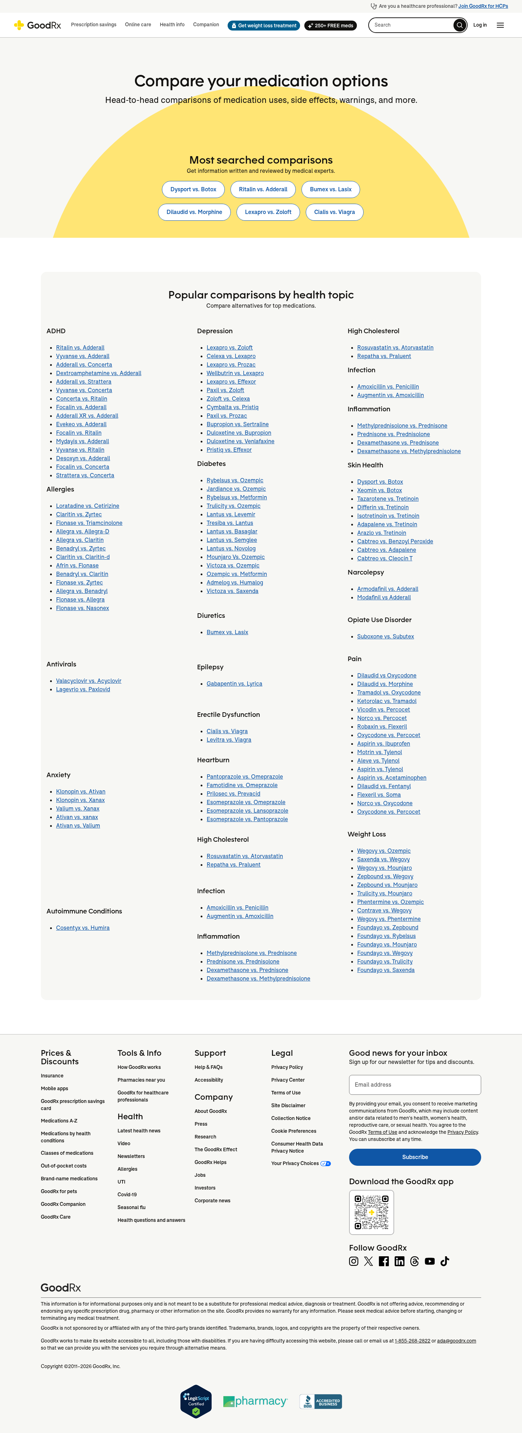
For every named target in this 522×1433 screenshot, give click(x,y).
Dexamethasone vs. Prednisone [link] (247, 970)
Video (124, 1143)
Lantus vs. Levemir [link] (231, 514)
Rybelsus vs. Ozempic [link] (235, 480)
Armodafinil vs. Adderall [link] (387, 589)
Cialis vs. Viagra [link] (334, 212)
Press (201, 1124)
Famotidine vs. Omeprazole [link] (242, 785)
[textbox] (415, 1085)
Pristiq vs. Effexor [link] (229, 450)
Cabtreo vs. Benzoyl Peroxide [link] (395, 541)
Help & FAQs (209, 1067)
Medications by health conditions (66, 1137)
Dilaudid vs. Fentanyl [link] (384, 786)
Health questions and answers (151, 1220)
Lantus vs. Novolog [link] (231, 548)
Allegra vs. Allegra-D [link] (82, 531)
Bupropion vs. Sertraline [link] (238, 424)
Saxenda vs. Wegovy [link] (383, 859)
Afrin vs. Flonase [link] (77, 565)
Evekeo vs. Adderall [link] (81, 424)
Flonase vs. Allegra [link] (80, 599)
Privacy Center (288, 1080)
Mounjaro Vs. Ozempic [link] (236, 557)
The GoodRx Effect (216, 1149)
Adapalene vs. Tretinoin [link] (387, 524)
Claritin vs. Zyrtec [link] (79, 514)
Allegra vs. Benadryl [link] (82, 591)
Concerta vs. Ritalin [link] (81, 398)
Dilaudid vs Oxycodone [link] (387, 675)
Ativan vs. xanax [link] (77, 817)
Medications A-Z (59, 1121)
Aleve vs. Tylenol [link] (378, 760)
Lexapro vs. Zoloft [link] (268, 212)
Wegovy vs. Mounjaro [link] (384, 868)
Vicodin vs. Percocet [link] (383, 709)
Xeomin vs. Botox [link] (379, 490)
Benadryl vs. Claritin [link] (82, 574)
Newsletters (131, 1156)
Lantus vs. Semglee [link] (232, 540)
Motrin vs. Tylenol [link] (379, 752)
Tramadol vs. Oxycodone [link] (389, 692)
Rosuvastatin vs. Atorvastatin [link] (245, 856)
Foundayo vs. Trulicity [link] (385, 961)
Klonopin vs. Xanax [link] (80, 800)
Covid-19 (127, 1194)
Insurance (52, 1075)
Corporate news (212, 1200)
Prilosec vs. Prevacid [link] (233, 793)
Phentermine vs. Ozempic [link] (390, 902)
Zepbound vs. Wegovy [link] (385, 876)
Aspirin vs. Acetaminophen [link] (391, 777)
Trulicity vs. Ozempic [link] (234, 506)
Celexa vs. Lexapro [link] (231, 356)
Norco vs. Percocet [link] (382, 718)
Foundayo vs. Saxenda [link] (386, 970)
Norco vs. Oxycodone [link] (385, 803)
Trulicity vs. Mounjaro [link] (384, 893)
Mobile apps (54, 1088)
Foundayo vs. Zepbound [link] (387, 927)
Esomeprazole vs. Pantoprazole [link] (247, 819)
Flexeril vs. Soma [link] (379, 794)
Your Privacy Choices (295, 1163)
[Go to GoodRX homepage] (37, 25)
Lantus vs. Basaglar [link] (232, 531)
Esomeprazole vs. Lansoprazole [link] (247, 810)
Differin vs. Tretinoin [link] (383, 507)
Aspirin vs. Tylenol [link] (380, 769)
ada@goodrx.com (456, 1341)
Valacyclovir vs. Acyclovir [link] (88, 681)
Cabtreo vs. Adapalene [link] (386, 550)
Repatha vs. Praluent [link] (234, 864)
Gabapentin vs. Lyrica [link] (234, 683)
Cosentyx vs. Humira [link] (83, 928)
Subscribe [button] (441, 1159)
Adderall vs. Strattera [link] (84, 381)
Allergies (127, 1169)
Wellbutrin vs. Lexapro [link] (235, 373)
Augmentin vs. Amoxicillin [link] (240, 916)
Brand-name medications (69, 1178)
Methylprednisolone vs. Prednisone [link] (252, 953)
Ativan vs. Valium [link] (78, 825)
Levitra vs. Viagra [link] (229, 739)
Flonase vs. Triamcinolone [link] (89, 523)
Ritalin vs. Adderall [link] (263, 189)
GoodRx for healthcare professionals (144, 1096)
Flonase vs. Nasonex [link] (82, 608)
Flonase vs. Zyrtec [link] (79, 582)
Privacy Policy (287, 1067)
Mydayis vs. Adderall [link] (82, 441)
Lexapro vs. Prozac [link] (231, 364)
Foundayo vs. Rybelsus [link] (386, 936)
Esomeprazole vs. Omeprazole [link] (246, 802)
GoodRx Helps (211, 1162)
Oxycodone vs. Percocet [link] (388, 735)
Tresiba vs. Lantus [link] (230, 523)
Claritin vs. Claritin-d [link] (83, 557)
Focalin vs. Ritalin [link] (79, 433)
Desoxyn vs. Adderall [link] (83, 458)
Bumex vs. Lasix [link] (331, 189)
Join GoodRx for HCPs (483, 6)
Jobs (200, 1175)
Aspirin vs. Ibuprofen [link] (383, 743)
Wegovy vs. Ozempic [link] (384, 851)
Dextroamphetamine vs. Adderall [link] (98, 373)
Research (205, 1136)
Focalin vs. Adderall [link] (81, 407)
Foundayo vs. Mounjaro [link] (387, 944)
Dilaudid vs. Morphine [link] (194, 212)
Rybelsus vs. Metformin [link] (237, 497)
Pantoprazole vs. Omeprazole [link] (245, 776)
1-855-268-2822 (412, 1341)
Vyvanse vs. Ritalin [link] (80, 450)
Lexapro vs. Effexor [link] (231, 381)
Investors (205, 1188)
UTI (121, 1182)
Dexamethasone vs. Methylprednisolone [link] (258, 978)
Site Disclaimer (288, 1105)
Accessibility (209, 1080)
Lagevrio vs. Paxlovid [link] (83, 689)
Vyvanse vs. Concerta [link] (84, 390)
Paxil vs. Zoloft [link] (225, 390)
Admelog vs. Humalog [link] (235, 582)
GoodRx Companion (63, 1204)
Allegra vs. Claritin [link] (80, 540)
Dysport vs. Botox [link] (193, 189)
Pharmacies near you (141, 1080)
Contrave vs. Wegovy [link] (384, 910)
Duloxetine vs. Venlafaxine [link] (240, 441)
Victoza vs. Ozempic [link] (233, 565)
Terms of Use (286, 1092)
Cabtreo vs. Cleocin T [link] (384, 558)
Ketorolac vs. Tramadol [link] (387, 701)
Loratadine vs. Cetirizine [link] (87, 506)
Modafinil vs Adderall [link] (384, 597)
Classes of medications (67, 1153)
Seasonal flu (132, 1207)
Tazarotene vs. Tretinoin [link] (388, 499)
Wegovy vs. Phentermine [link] (389, 919)
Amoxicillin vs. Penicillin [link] (237, 907)
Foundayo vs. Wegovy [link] (385, 953)
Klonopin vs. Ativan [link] (80, 791)
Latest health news (139, 1130)
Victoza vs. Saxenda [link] (233, 591)
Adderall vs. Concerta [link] (84, 364)
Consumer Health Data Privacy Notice (297, 1147)
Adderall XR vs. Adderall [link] (87, 415)
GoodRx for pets (59, 1191)
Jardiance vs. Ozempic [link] (236, 489)
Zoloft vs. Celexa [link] (228, 398)
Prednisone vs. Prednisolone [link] (243, 961)
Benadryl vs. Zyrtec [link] (81, 548)
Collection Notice (291, 1118)
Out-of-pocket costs (64, 1166)
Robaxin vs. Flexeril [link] (382, 726)
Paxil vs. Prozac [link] (227, 415)
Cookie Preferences (293, 1131)
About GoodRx (211, 1111)
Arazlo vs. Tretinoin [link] (381, 533)
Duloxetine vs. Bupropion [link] (239, 433)
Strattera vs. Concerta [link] (85, 475)
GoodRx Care (56, 1217)
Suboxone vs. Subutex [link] (385, 636)
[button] (261, 25)
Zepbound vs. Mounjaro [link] (387, 885)
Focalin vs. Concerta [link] (82, 467)
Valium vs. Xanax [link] (77, 808)
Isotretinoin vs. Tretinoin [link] (388, 516)
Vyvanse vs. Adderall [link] (82, 356)
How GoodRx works (139, 1067)
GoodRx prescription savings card (73, 1104)
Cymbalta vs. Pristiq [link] (233, 407)
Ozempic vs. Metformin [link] (237, 574)
